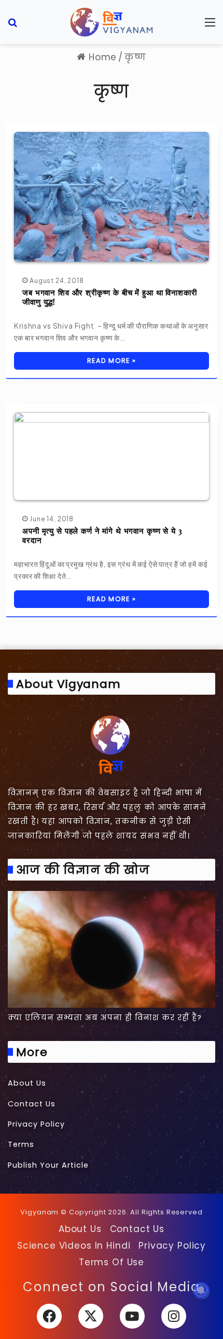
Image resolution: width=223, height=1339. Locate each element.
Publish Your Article (48, 1165)
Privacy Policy (36, 1124)
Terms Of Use (111, 1262)
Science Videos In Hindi (74, 1245)
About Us (27, 1083)
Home (101, 57)
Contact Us (31, 1104)
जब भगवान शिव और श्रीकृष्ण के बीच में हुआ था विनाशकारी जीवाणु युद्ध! (109, 297)
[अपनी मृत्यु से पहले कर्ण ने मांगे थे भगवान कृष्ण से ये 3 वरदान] (111, 456)
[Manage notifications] (201, 1290)
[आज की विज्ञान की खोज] (111, 949)
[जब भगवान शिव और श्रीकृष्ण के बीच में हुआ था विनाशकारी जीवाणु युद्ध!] (111, 196)
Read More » (111, 360)
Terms (21, 1144)
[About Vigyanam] (111, 744)
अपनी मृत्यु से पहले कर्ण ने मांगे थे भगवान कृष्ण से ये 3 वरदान (102, 535)
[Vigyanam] (111, 22)
